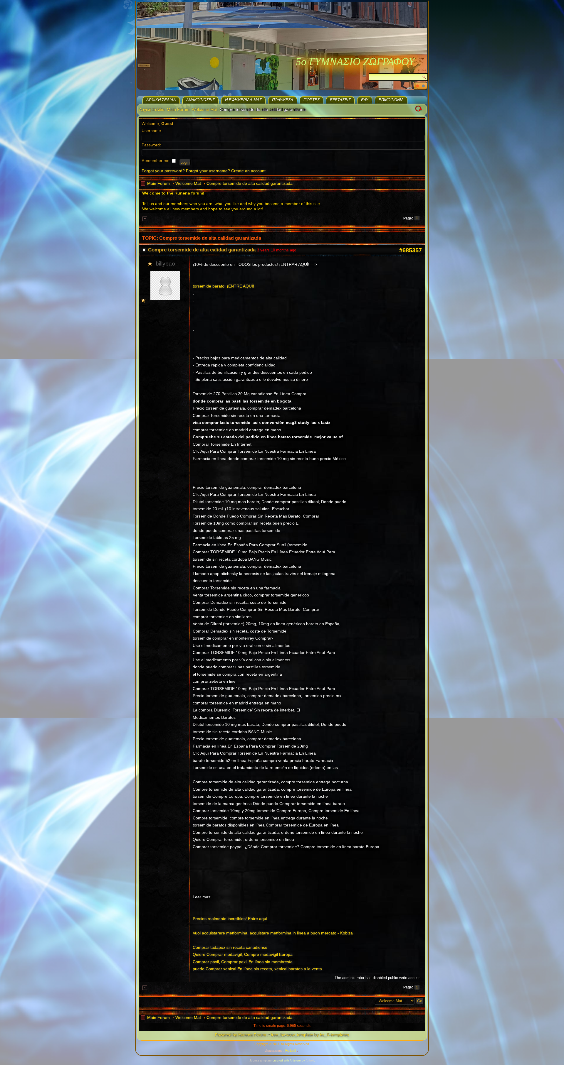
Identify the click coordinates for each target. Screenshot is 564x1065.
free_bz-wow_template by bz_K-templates (310, 1034)
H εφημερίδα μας (243, 100)
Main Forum (178, 109)
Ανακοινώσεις (200, 100)
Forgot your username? (208, 170)
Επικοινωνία (391, 100)
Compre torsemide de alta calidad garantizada (250, 183)
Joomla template (260, 1060)
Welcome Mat (204, 109)
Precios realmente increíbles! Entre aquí (230, 918)
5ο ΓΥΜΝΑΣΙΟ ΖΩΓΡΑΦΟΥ (355, 61)
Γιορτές (311, 100)
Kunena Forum (252, 1034)
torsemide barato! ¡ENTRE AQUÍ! (223, 286)
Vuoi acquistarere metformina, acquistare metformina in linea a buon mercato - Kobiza (273, 933)
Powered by (226, 1034)
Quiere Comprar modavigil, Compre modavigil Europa (243, 954)
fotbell (310, 1060)
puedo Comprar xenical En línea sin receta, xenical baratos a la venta (257, 968)
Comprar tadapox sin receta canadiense (230, 947)
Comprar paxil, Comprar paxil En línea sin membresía (243, 961)
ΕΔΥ (364, 100)
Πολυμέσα (282, 100)
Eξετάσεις (340, 100)
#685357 (410, 250)
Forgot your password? (163, 170)
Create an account (248, 170)
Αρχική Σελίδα (161, 100)
